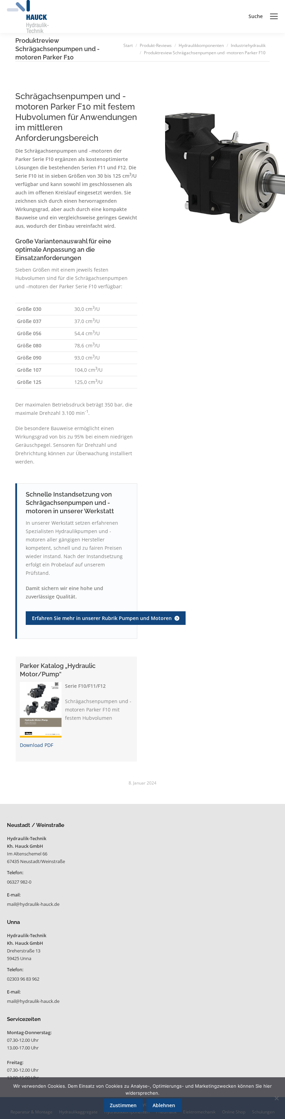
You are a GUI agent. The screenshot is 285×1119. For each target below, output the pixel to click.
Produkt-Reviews (156, 45)
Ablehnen (164, 1105)
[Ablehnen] (276, 1098)
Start (128, 45)
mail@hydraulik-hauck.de (33, 904)
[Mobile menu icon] (274, 16)
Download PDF (36, 745)
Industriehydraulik (248, 45)
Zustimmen (123, 1105)
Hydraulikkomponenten (201, 45)
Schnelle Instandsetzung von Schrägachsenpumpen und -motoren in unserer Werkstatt (70, 503)
